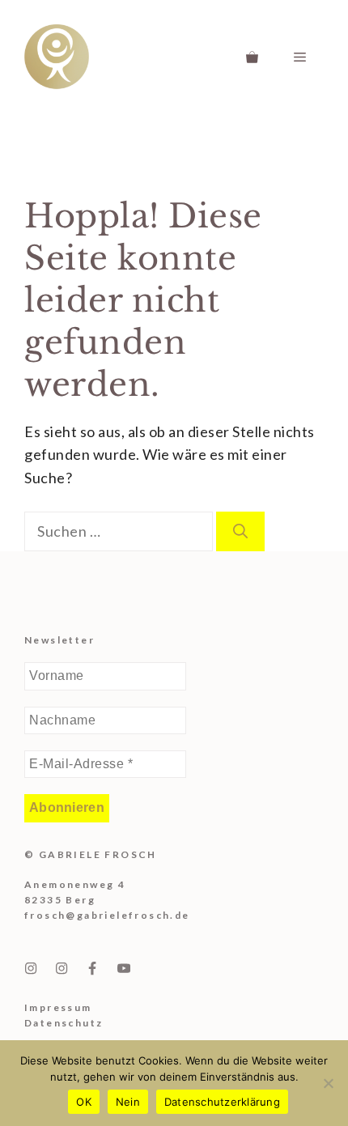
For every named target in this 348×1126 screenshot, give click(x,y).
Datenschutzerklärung (222, 1101)
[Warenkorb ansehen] (252, 56)
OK (83, 1101)
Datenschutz (63, 1023)
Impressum (58, 1007)
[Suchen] (240, 531)
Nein (128, 1101)
